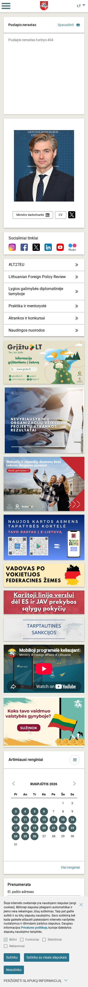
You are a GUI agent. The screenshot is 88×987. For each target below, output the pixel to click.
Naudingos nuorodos (27, 330)
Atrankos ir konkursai (27, 318)
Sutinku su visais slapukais (46, 957)
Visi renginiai (70, 867)
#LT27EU (16, 264)
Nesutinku (14, 970)
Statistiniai (55, 939)
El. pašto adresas (21, 892)
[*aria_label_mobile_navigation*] (6, 6)
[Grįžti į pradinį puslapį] (44, 5)
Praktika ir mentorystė (27, 306)
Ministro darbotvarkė (30, 215)
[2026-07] (13, 784)
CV (61, 215)
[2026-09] (74, 784)
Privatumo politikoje (34, 927)
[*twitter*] (71, 215)
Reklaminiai (17, 946)
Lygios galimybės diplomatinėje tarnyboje (36, 291)
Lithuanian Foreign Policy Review (37, 276)
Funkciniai (32, 939)
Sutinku (12, 957)
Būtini (13, 939)
